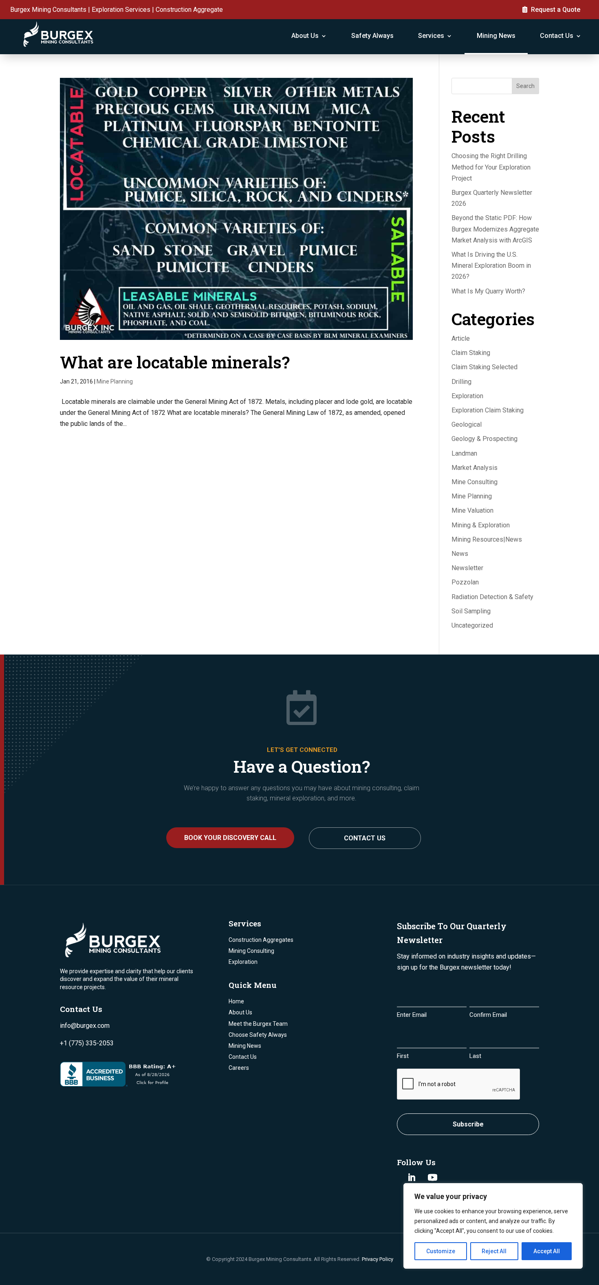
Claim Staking (470, 353)
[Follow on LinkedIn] (411, 1177)
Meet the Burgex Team (258, 1024)
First (403, 1056)
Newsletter (467, 568)
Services (431, 36)
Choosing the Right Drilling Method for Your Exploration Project (491, 167)
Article (460, 338)
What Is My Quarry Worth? (488, 291)
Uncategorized (472, 625)
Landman (464, 453)
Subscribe (468, 1124)
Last (475, 1056)
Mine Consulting (474, 482)
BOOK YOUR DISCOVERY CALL (230, 838)
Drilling (461, 382)
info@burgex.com (85, 1025)
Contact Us (556, 36)
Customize (440, 1251)
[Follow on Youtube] (432, 1177)
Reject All (494, 1251)
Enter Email (412, 1014)
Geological (466, 424)
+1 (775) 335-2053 (87, 1043)
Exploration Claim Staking (487, 410)
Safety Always (372, 36)
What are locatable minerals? (175, 362)
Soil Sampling (471, 611)
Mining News (496, 36)
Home (236, 1001)
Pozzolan (465, 582)
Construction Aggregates (261, 940)
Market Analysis (474, 468)
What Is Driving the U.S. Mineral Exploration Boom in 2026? (491, 265)
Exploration (467, 396)
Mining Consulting (251, 951)
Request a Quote (555, 9)
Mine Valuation (472, 510)
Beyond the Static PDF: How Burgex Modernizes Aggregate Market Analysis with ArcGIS (495, 229)
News (459, 554)
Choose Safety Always (258, 1035)
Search (525, 86)
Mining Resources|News (486, 539)
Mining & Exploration (480, 525)
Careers (239, 1068)
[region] (493, 1226)
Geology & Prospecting (484, 439)
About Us (305, 36)
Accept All (546, 1251)
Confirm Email (488, 1014)
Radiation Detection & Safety (492, 597)
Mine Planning (115, 381)
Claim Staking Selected (484, 367)
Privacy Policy (377, 1259)
